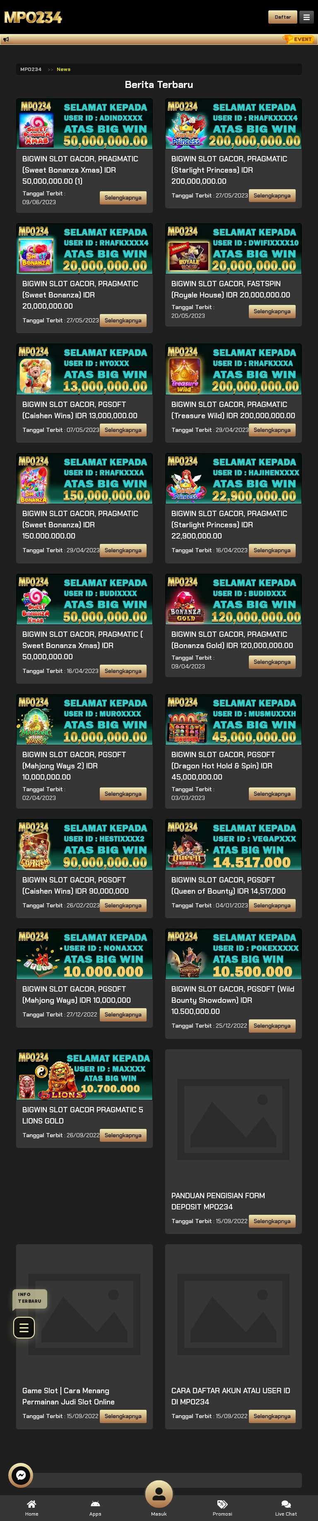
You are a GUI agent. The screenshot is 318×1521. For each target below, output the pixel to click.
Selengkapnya (123, 197)
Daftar (283, 17)
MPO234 (30, 69)
